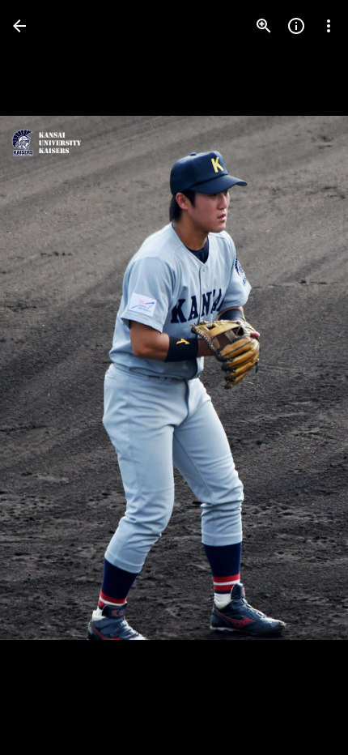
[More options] (328, 26)
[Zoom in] (264, 26)
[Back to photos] (19, 25)
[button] (45, 377)
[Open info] (296, 26)
